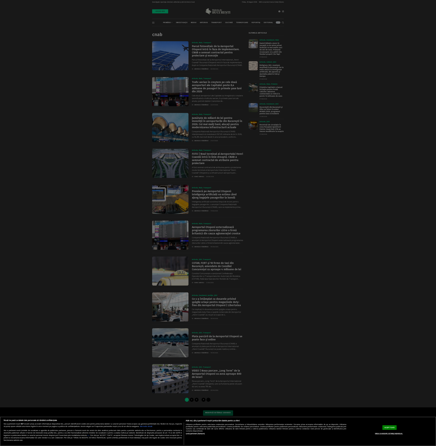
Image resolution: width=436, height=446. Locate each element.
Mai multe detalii (146, 426)
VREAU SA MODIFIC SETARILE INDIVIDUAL (389, 433)
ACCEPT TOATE (389, 427)
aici (88, 435)
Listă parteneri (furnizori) (195, 433)
